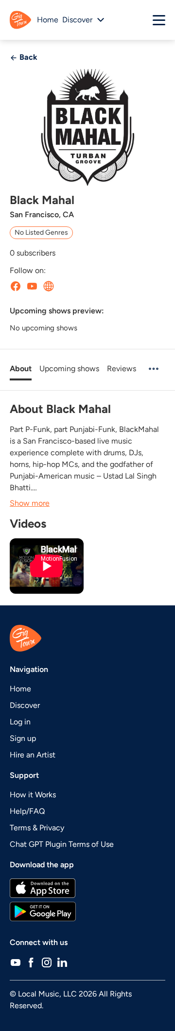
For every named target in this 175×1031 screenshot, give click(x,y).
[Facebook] (31, 962)
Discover (25, 705)
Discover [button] (77, 19)
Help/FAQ (27, 811)
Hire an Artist (32, 754)
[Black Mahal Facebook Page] (15, 286)
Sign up (23, 738)
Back (27, 57)
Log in (20, 721)
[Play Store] (87, 911)
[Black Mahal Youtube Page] (32, 286)
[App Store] (87, 888)
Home (47, 19)
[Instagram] (46, 962)
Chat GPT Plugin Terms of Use (62, 844)
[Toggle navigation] (159, 20)
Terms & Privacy (37, 827)
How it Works (33, 794)
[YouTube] (15, 962)
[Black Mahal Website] (48, 286)
